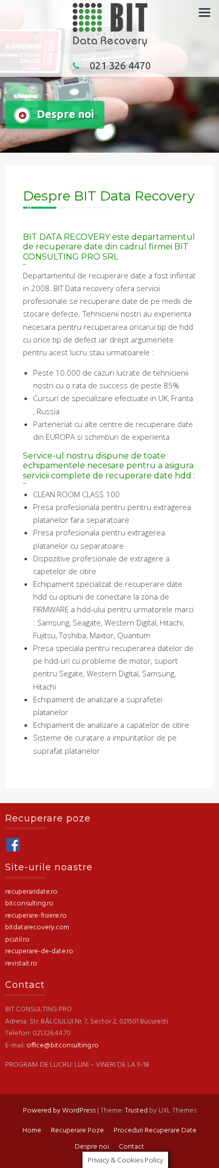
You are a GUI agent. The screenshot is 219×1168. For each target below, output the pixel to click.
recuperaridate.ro (31, 892)
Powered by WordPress (59, 1111)
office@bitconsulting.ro (62, 1045)
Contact (131, 1147)
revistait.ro (21, 964)
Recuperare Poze (77, 1130)
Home (31, 1130)
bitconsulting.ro (29, 903)
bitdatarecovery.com (37, 927)
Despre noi (92, 1147)
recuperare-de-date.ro (39, 951)
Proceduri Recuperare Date (155, 1130)
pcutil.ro (17, 940)
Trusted (136, 1111)
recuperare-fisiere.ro (36, 916)
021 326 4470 (120, 65)
